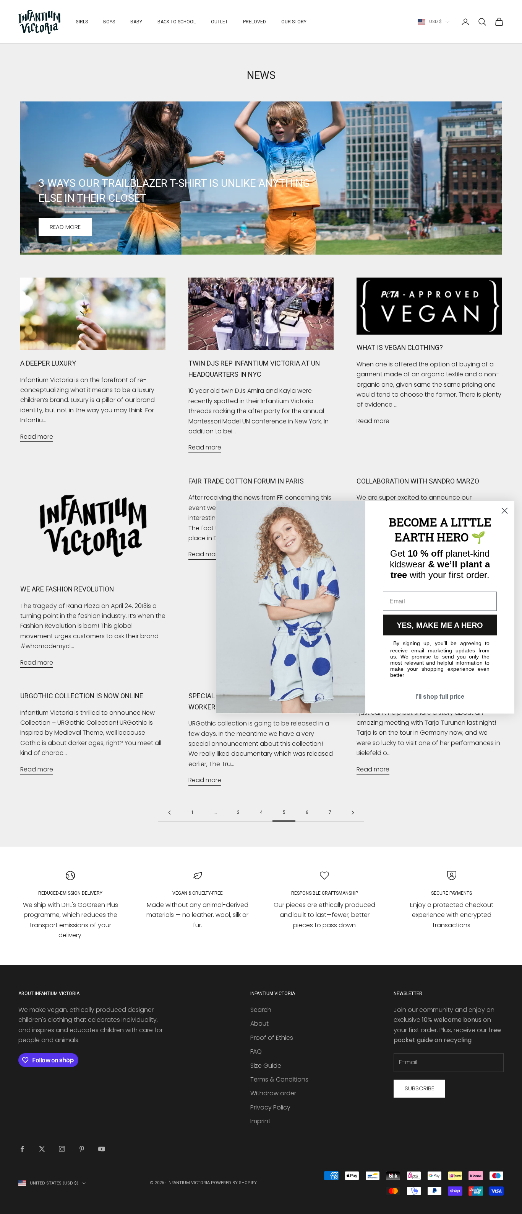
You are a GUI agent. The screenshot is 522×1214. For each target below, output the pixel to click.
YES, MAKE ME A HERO (440, 625)
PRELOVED (254, 22)
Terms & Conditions (279, 1079)
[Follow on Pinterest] (82, 1149)
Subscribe (419, 1088)
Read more (65, 227)
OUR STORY (293, 22)
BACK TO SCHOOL (176, 22)
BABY (136, 22)
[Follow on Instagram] (62, 1149)
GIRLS (82, 22)
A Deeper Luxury (48, 363)
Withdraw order (273, 1093)
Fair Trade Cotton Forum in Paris (246, 481)
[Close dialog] (504, 510)
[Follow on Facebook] (22, 1149)
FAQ (256, 1051)
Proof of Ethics (271, 1037)
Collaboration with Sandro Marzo (418, 481)
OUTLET (219, 22)
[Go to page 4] (169, 812)
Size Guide (265, 1065)
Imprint (260, 1121)
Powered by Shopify (234, 1182)
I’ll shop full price (439, 696)
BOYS (109, 22)
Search (260, 1009)
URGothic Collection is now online (81, 696)
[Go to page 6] (352, 812)
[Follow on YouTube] (101, 1149)
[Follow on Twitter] (42, 1149)
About (259, 1023)
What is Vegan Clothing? (400, 347)
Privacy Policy (270, 1107)
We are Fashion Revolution (67, 589)
